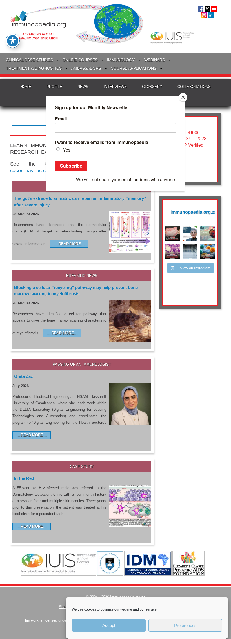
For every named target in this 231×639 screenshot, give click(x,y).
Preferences (185, 625)
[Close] (183, 97)
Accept (108, 625)
